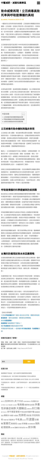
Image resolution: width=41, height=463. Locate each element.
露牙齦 (12, 427)
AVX (2, 401)
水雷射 (16, 415)
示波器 (30, 419)
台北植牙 (15, 405)
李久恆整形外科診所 (17, 442)
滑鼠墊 (29, 415)
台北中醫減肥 (9, 405)
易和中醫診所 (11, 438)
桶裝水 (7, 415)
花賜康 (19, 424)
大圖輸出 (21, 408)
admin (5, 19)
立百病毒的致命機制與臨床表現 (13, 117)
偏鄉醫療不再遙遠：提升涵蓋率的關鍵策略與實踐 (16, 373)
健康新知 (7, 442)
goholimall (26, 438)
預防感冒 (22, 427)
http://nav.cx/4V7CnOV (25, 348)
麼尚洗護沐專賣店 (30, 442)
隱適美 (6, 427)
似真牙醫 (4, 438)
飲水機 (32, 427)
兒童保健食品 (26, 401)
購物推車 (32, 424)
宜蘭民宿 (29, 409)
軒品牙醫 (19, 438)
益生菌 (24, 420)
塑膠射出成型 (29, 405)
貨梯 (28, 424)
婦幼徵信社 (20, 440)
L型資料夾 (8, 401)
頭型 (26, 427)
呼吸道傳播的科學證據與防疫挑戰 (14, 119)
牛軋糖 (18, 419)
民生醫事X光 (34, 438)
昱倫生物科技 (5, 440)
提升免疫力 (4, 412)
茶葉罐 (24, 424)
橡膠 (11, 415)
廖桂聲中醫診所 (29, 440)
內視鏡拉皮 (35, 401)
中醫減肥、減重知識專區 (13, 2)
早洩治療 (23, 412)
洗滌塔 (22, 415)
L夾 (15, 401)
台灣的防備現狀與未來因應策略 (13, 121)
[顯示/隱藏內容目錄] (22, 114)
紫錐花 (7, 423)
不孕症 (20, 401)
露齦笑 (16, 427)
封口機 (36, 408)
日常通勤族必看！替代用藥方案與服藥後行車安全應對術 (18, 376)
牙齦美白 (11, 420)
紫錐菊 (14, 424)
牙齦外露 (5, 420)
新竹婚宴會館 (13, 412)
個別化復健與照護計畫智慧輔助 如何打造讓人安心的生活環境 (20, 379)
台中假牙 (3, 405)
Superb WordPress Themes (24, 459)
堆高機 (20, 404)
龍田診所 (13, 440)
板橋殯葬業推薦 (7, 444)
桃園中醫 (30, 412)
